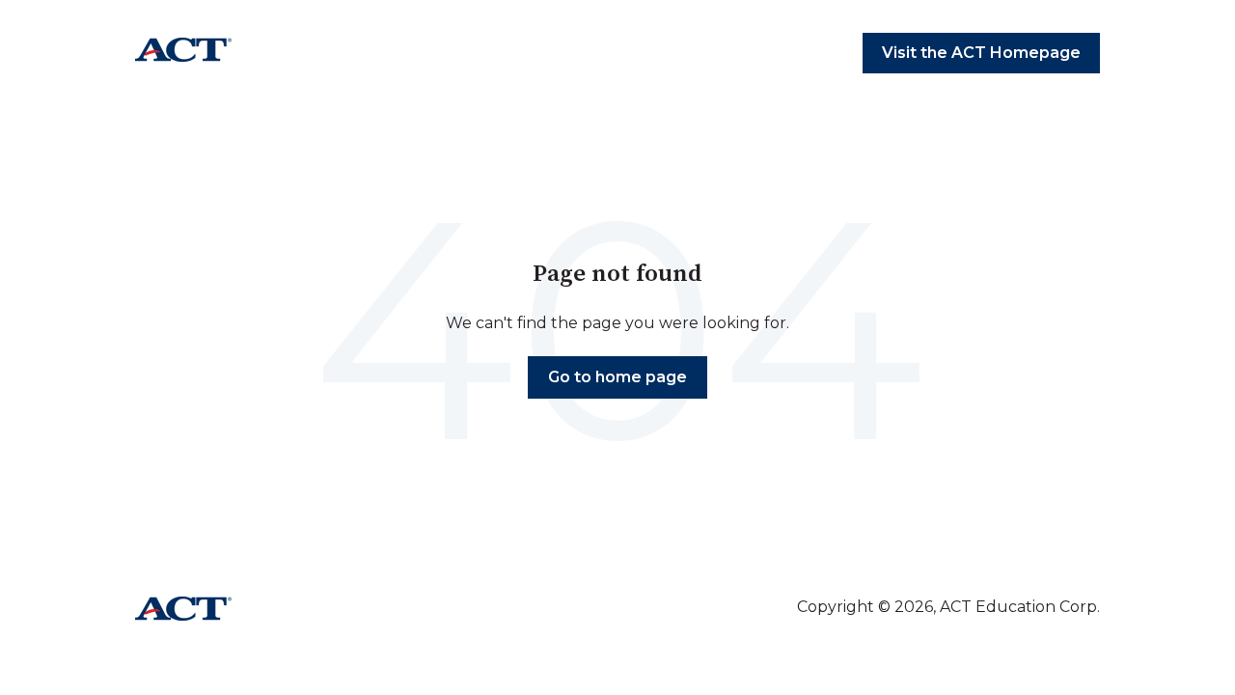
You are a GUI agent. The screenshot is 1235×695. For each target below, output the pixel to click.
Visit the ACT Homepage (981, 52)
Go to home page (617, 377)
